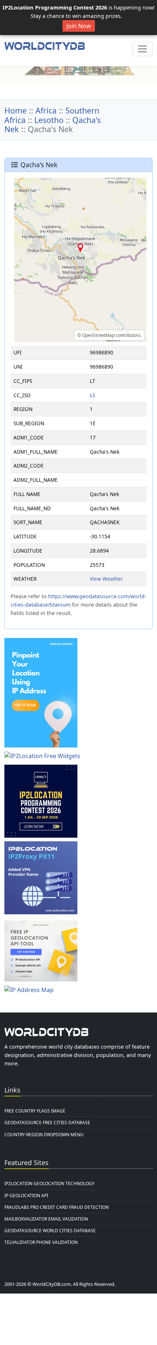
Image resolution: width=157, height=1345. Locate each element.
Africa (46, 110)
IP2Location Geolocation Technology (49, 1183)
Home (15, 110)
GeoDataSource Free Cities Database (47, 1122)
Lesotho (49, 120)
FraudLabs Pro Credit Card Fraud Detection (56, 1207)
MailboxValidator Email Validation (46, 1219)
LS (92, 395)
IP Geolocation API (26, 1195)
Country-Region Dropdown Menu (44, 1134)
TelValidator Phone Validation (41, 1242)
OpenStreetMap (98, 335)
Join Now (78, 26)
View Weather (106, 578)
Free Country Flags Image (34, 1111)
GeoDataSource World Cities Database (50, 1230)
